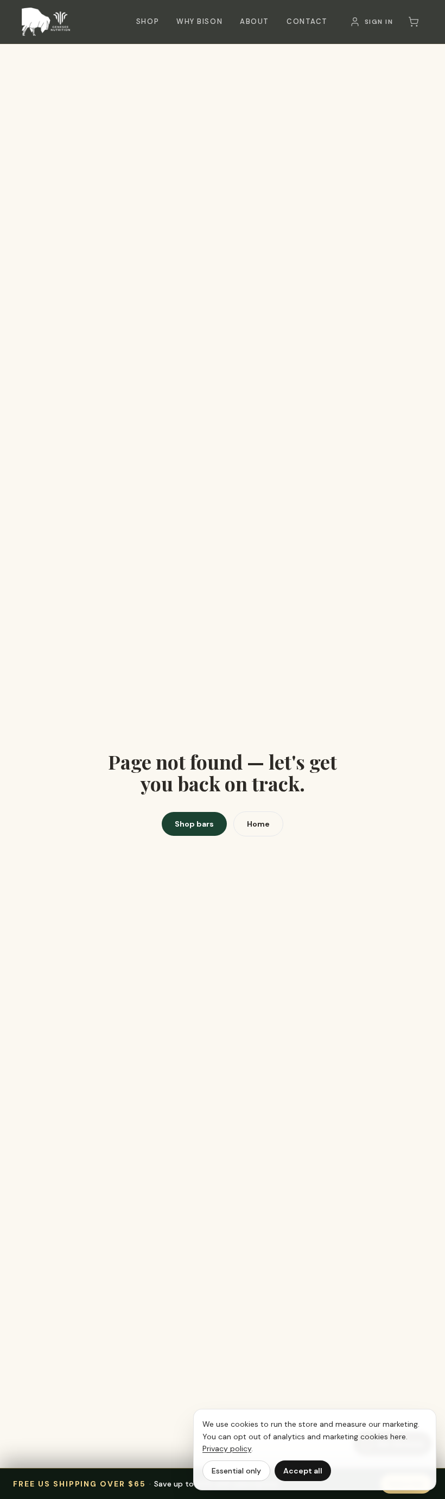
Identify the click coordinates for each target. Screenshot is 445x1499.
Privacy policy (226, 1448)
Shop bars (194, 824)
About (254, 21)
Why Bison (199, 21)
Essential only (236, 1471)
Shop (147, 21)
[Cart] (413, 22)
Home (258, 824)
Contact (307, 21)
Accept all (302, 1471)
